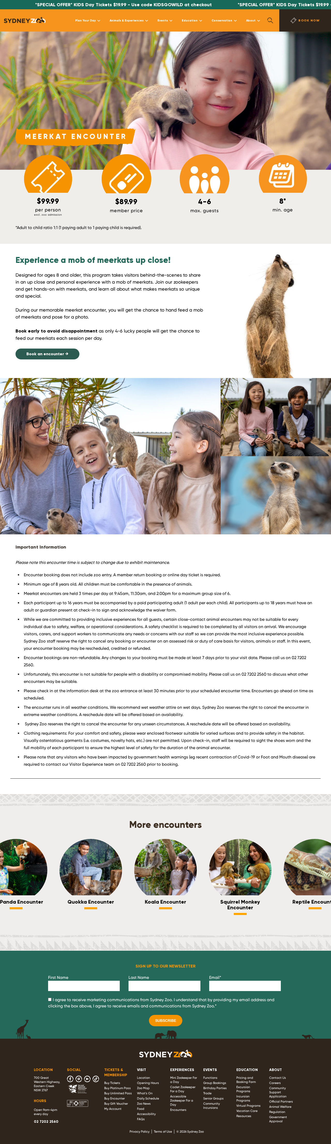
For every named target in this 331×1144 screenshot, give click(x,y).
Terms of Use (163, 1131)
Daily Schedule (148, 1098)
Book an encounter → (47, 353)
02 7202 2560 (46, 1121)
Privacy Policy (139, 1131)
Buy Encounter (114, 1098)
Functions (210, 1078)
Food (140, 1109)
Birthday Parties (215, 1088)
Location (143, 1078)
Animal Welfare (280, 1107)
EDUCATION (247, 1070)
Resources (243, 1116)
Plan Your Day (85, 20)
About (250, 20)
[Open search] (270, 20)
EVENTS (210, 1070)
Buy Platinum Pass (117, 1088)
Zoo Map (143, 1088)
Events (162, 20)
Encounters (178, 1110)
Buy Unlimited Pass (118, 1093)
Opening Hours (148, 1083)
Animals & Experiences (127, 20)
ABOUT (275, 1070)
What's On (145, 1093)
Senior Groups (213, 1098)
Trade (207, 1093)
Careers (275, 1083)
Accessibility (146, 1114)
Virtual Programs (248, 1106)
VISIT (141, 1070)
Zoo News (144, 1103)
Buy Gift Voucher (116, 1103)
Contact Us (277, 1078)
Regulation (277, 1112)
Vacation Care (247, 1111)
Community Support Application (278, 1092)
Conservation (222, 20)
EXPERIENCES (182, 1070)
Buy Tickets (112, 1083)
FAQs (141, 1119)
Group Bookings (214, 1083)
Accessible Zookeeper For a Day (181, 1100)
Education (190, 20)
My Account (113, 1109)
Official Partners (281, 1101)
